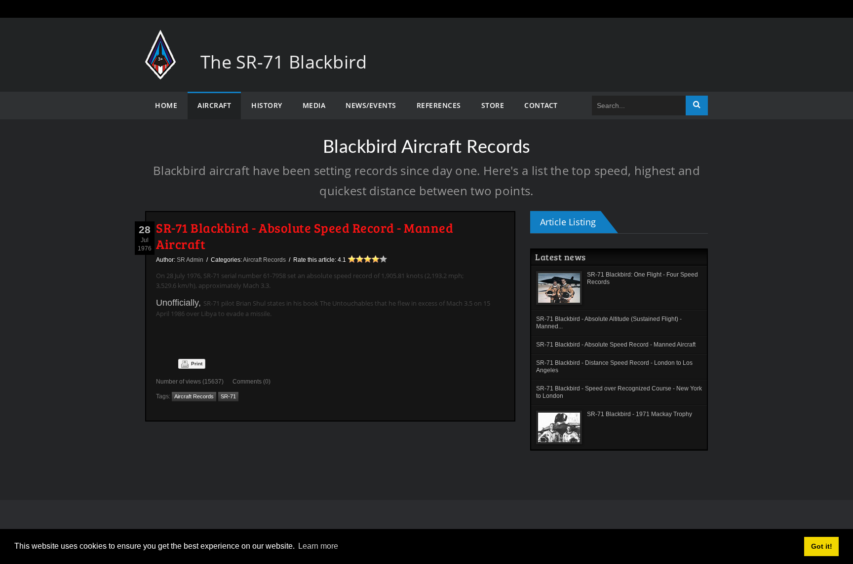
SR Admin (190, 259)
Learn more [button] (318, 546)
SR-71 (228, 396)
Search (697, 105)
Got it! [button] (821, 546)
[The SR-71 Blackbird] (160, 39)
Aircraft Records (264, 259)
